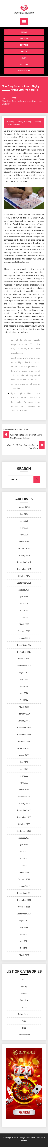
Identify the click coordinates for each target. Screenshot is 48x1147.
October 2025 (24, 576)
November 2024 (24, 651)
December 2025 (24, 562)
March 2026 (24, 541)
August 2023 (24, 755)
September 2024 (24, 665)
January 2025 (24, 638)
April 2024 (24, 700)
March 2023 (24, 789)
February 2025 (24, 631)
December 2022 (24, 810)
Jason (11, 121)
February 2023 (24, 796)
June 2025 (24, 603)
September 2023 (24, 748)
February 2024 (24, 713)
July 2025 (24, 596)
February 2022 (24, 879)
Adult (24, 979)
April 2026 (24, 534)
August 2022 (24, 837)
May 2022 (24, 858)
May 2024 (24, 693)
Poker (24, 51)
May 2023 (24, 775)
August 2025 (24, 589)
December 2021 (24, 892)
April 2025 (24, 617)
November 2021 (24, 899)
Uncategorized (24, 1034)
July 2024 (24, 679)
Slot (24, 57)
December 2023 (24, 727)
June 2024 (24, 686)
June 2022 (24, 851)
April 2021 (24, 948)
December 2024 (24, 644)
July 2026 (24, 513)
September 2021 (24, 913)
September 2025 (24, 582)
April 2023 (24, 782)
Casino (24, 32)
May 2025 (24, 610)
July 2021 (24, 927)
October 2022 (24, 824)
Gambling (24, 38)
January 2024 (24, 720)
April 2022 (24, 865)
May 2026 (24, 527)
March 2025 (24, 624)
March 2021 (24, 955)
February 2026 (24, 548)
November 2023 (24, 734)
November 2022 (24, 817)
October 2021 (24, 906)
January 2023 (24, 803)
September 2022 (24, 831)
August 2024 (24, 672)
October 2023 (24, 741)
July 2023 (24, 762)
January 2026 (24, 555)
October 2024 (24, 658)
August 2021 (24, 920)
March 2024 (24, 706)
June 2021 (24, 934)
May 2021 (24, 941)
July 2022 (24, 844)
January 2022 (24, 886)
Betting (24, 45)
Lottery (24, 64)
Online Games (24, 70)
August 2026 (24, 507)
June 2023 (24, 768)
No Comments (15, 124)
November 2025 (24, 569)
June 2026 (24, 520)
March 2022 (24, 872)
